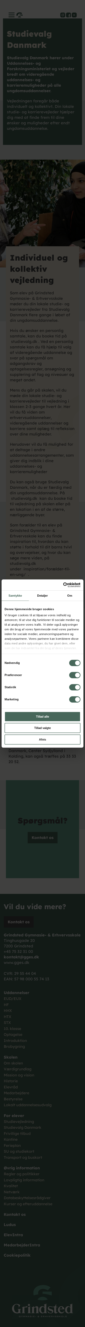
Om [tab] (69, 595)
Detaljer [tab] (42, 595)
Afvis (42, 739)
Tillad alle (42, 716)
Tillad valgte (42, 728)
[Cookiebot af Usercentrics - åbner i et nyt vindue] (63, 584)
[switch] (74, 675)
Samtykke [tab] (15, 595)
